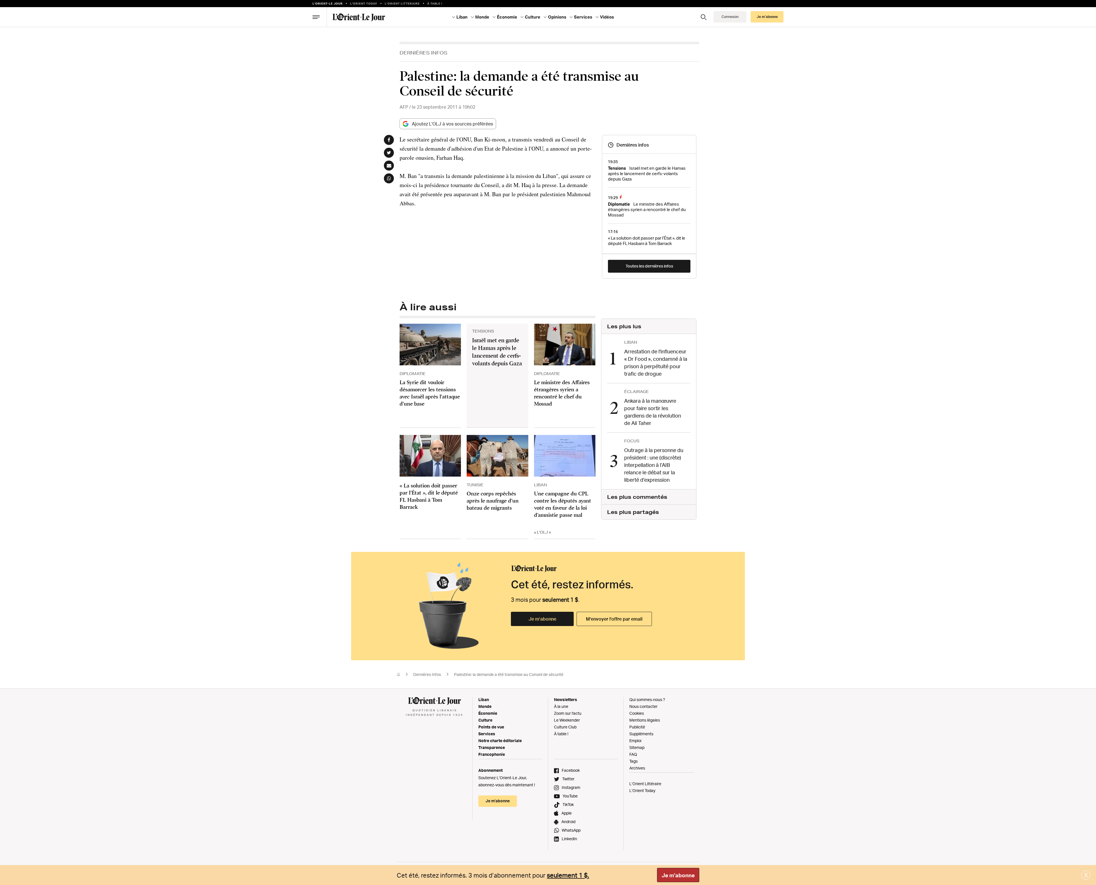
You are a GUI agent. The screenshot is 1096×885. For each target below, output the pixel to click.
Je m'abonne (678, 875)
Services (486, 733)
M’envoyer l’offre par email (614, 619)
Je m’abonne (542, 619)
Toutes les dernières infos (649, 266)
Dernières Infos (424, 53)
